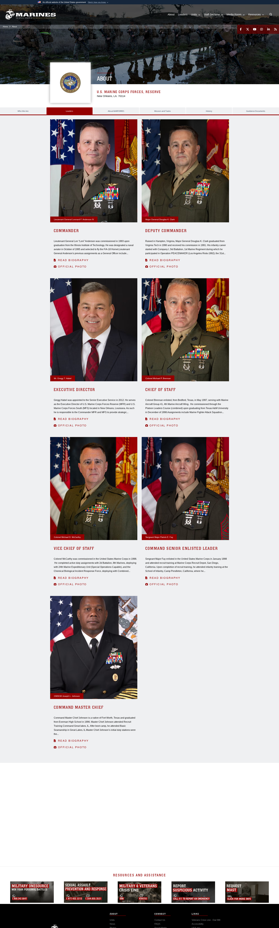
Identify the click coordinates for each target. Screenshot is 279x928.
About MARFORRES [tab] (116, 111)
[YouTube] (254, 29)
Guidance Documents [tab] (255, 111)
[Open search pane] (271, 14)
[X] (247, 29)
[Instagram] (261, 29)
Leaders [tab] (69, 111)
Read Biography (73, 260)
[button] (98, 2)
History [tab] (209, 111)
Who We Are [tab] (23, 111)
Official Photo (72, 266)
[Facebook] (240, 29)
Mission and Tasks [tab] (162, 111)
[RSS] (275, 29)
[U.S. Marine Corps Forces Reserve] (30, 14)
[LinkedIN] (268, 29)
